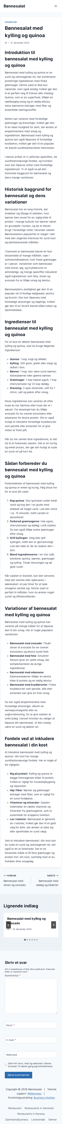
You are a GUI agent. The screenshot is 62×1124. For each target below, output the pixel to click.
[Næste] (53, 925)
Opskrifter (11, 22)
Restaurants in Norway (31, 1113)
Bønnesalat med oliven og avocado (15, 880)
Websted (11, 1054)
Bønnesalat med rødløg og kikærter (47, 880)
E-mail (11, 1040)
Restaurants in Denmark (39, 1108)
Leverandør (38, 1119)
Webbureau (35, 1093)
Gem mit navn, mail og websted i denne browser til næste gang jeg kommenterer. (30, 1065)
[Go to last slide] (8, 925)
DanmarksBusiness (16, 1119)
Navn (10, 1025)
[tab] (25, 940)
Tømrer (52, 1119)
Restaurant (15, 1108)
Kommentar (13, 975)
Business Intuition (44, 1097)
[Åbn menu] (55, 6)
